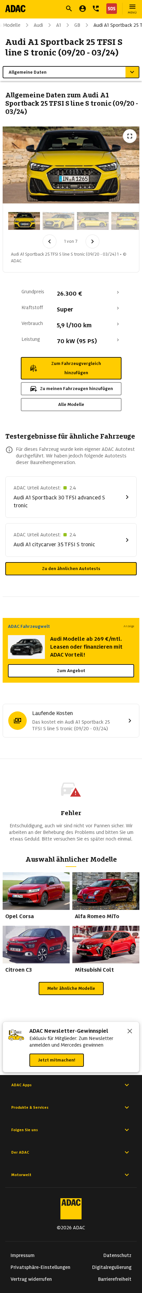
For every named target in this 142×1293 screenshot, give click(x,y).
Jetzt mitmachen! (56, 1060)
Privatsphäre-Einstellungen (40, 1267)
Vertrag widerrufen (31, 1279)
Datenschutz (117, 1255)
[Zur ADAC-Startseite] (15, 8)
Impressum (23, 1255)
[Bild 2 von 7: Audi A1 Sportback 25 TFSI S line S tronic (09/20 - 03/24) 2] (58, 221)
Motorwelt (21, 1174)
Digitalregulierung (111, 1267)
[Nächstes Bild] (92, 241)
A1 (58, 25)
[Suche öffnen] (69, 8)
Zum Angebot (71, 670)
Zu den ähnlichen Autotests (71, 568)
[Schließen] (130, 1031)
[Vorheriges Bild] (49, 241)
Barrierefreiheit (114, 1279)
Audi (38, 25)
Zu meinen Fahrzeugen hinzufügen (76, 388)
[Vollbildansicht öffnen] (130, 136)
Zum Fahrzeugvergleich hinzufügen (76, 368)
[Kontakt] (96, 9)
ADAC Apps (21, 1085)
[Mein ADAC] (83, 9)
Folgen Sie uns (24, 1130)
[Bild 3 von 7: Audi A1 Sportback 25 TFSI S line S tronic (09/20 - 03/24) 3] (93, 221)
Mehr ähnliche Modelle (71, 988)
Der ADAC (20, 1152)
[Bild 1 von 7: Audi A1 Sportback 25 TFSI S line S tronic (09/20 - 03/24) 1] (24, 221)
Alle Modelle (71, 404)
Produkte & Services (30, 1107)
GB (77, 25)
